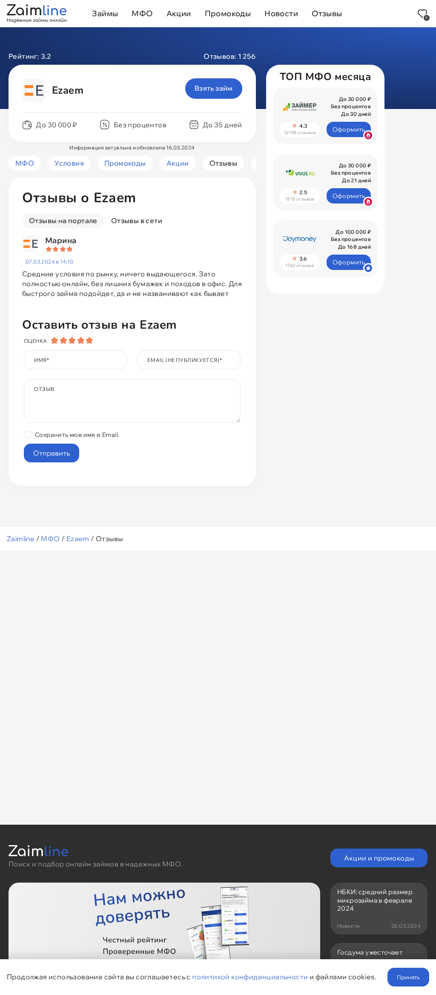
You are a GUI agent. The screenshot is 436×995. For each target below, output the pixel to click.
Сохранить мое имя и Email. (77, 435)
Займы (105, 13)
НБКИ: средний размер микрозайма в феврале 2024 (375, 900)
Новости (281, 13)
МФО (142, 13)
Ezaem (77, 538)
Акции (178, 13)
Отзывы (327, 13)
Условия (69, 163)
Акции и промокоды (379, 858)
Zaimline (20, 538)
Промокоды (228, 13)
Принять (408, 977)
